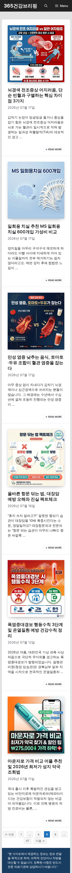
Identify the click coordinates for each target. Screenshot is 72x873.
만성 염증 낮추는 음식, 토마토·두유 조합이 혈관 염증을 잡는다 (36, 363)
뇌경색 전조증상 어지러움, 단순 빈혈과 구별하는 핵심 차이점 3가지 (35, 95)
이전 (9, 834)
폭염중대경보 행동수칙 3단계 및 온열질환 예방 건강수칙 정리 (35, 630)
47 (27, 841)
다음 (40, 840)
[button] (46, 6)
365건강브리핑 (20, 6)
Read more (55, 149)
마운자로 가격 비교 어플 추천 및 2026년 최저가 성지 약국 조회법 (35, 766)
